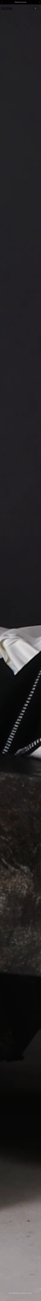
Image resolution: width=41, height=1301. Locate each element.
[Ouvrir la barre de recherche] (30, 8)
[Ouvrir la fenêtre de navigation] (38, 8)
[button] (1, 2)
